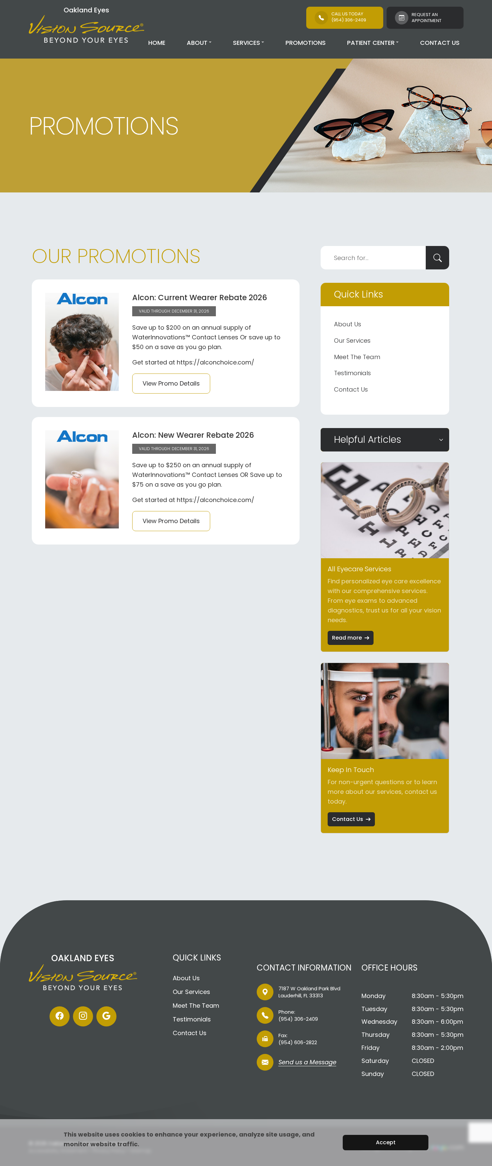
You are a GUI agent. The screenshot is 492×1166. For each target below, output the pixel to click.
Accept (386, 1142)
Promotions (305, 42)
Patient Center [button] (371, 42)
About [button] (197, 42)
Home (156, 42)
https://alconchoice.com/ (215, 362)
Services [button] (246, 42)
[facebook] (60, 1016)
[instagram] (83, 1016)
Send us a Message (307, 1063)
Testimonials (352, 373)
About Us (347, 324)
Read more (347, 638)
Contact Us (440, 42)
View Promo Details (171, 383)
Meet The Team (357, 357)
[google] (106, 1016)
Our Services (352, 340)
